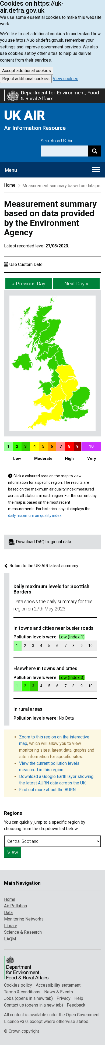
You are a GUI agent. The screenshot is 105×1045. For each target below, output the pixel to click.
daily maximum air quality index (34, 515)
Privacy (64, 998)
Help (78, 998)
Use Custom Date (26, 264)
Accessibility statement (58, 985)
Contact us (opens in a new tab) (33, 1005)
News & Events (58, 991)
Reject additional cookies (26, 78)
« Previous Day (28, 283)
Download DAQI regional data (43, 541)
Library (10, 925)
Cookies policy (18, 985)
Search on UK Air (56, 140)
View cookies (65, 78)
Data (8, 912)
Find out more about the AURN (47, 789)
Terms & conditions (22, 991)
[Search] (94, 151)
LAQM (10, 938)
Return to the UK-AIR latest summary (43, 565)
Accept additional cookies (26, 70)
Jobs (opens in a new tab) (28, 998)
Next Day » (76, 283)
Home (9, 185)
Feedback (76, 1005)
